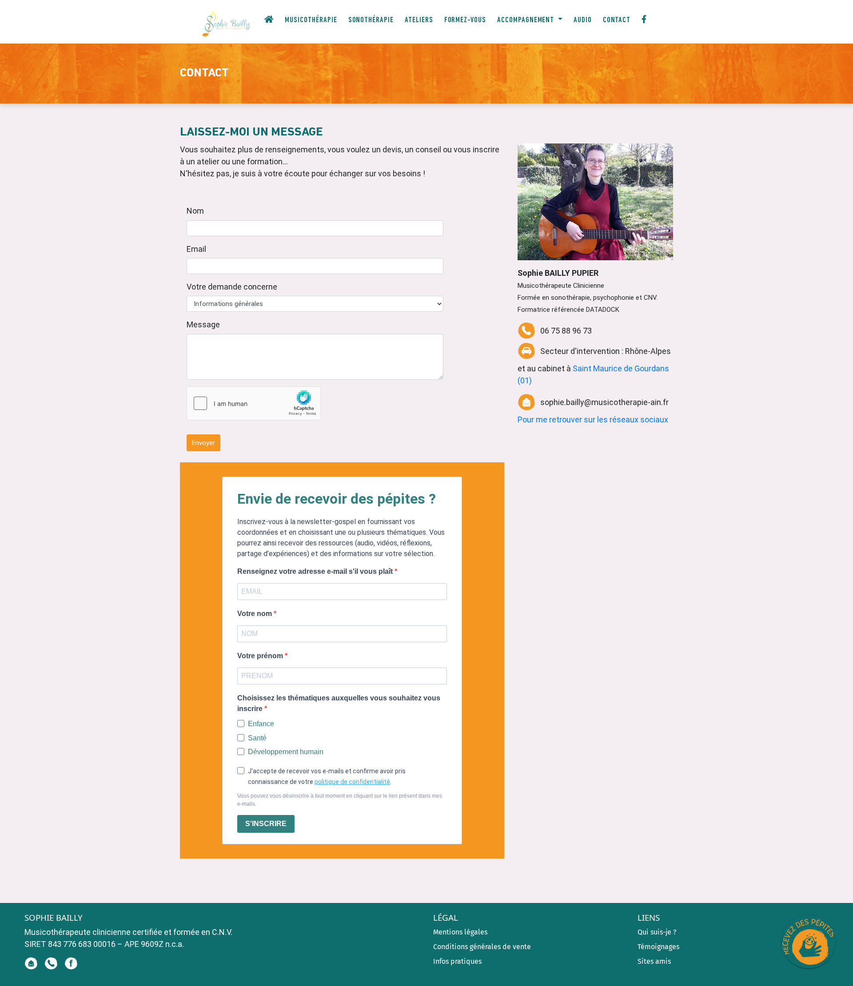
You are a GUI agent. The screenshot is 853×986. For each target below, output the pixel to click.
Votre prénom (261, 656)
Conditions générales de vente (482, 946)
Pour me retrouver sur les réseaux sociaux (593, 419)
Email (196, 249)
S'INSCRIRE (266, 823)
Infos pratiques (457, 961)
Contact (617, 20)
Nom (195, 210)
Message (203, 324)
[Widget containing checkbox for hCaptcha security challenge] (254, 403)
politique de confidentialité (352, 781)
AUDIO (583, 20)
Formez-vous (465, 20)
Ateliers (419, 20)
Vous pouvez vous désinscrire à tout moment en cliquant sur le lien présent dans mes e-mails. (339, 800)
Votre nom (255, 613)
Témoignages (658, 946)
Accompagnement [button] (531, 20)
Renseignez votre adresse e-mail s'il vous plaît (316, 571)
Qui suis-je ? (657, 932)
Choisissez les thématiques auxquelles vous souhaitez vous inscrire (338, 703)
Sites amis (654, 961)
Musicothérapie (311, 20)
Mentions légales (460, 932)
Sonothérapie (371, 20)
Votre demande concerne (232, 286)
